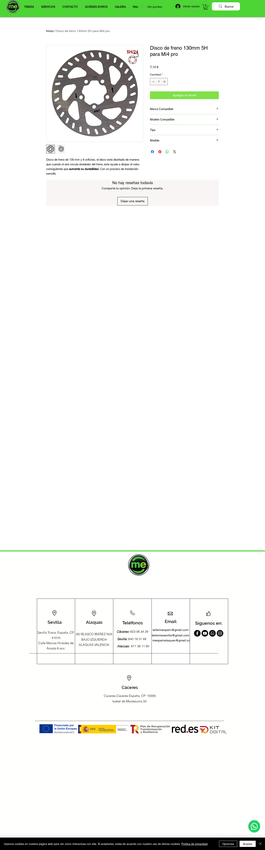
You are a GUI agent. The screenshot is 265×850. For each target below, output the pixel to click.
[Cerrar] (260, 844)
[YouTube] (205, 633)
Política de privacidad (194, 844)
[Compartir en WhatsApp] (167, 151)
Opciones (228, 844)
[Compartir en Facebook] (152, 151)
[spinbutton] (158, 81)
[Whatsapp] (254, 826)
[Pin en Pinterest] (160, 151)
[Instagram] (220, 633)
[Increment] (164, 81)
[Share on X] (174, 151)
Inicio (50, 31)
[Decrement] (153, 81)
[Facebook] (197, 633)
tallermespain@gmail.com (171, 630)
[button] (28, 6)
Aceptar (247, 844)
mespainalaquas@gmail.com (172, 640)
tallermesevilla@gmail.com (170, 635)
